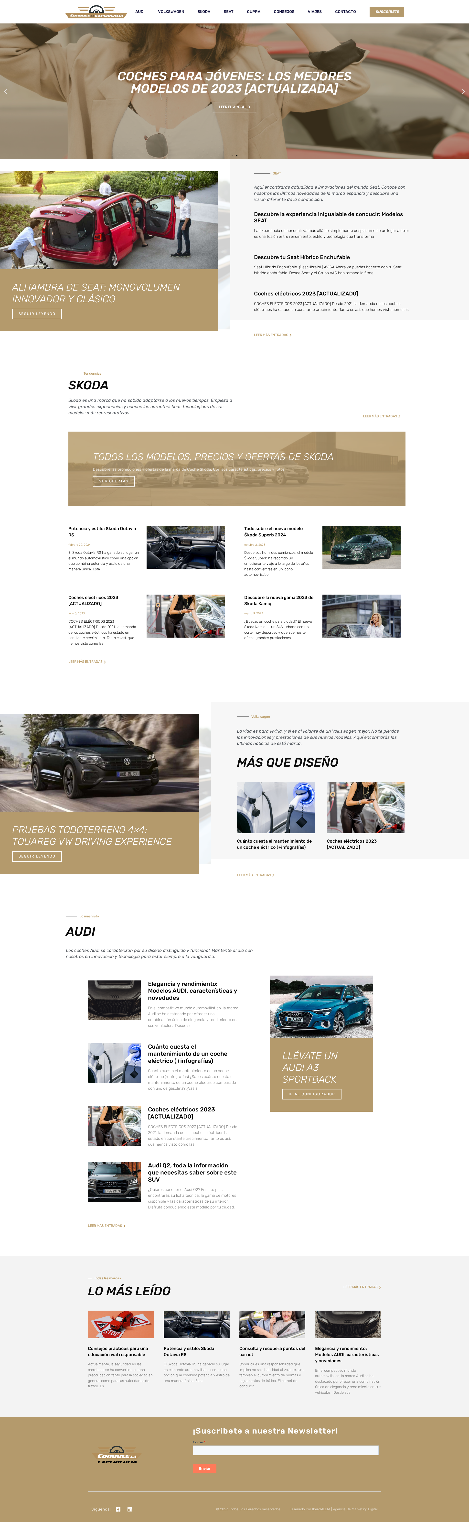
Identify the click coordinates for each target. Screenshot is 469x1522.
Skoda (204, 11)
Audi (140, 11)
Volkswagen (171, 11)
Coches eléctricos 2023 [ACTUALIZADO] (306, 293)
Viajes (315, 11)
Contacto (345, 11)
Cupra (253, 11)
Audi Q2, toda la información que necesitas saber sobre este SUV (192, 1172)
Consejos (284, 11)
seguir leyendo (37, 856)
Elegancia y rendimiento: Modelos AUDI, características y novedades (192, 990)
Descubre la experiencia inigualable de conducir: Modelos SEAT (328, 217)
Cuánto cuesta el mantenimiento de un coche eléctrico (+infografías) (187, 1053)
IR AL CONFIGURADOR (312, 1094)
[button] (5, 91)
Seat (229, 11)
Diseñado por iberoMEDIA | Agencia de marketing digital (334, 1509)
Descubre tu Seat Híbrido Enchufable (302, 257)
